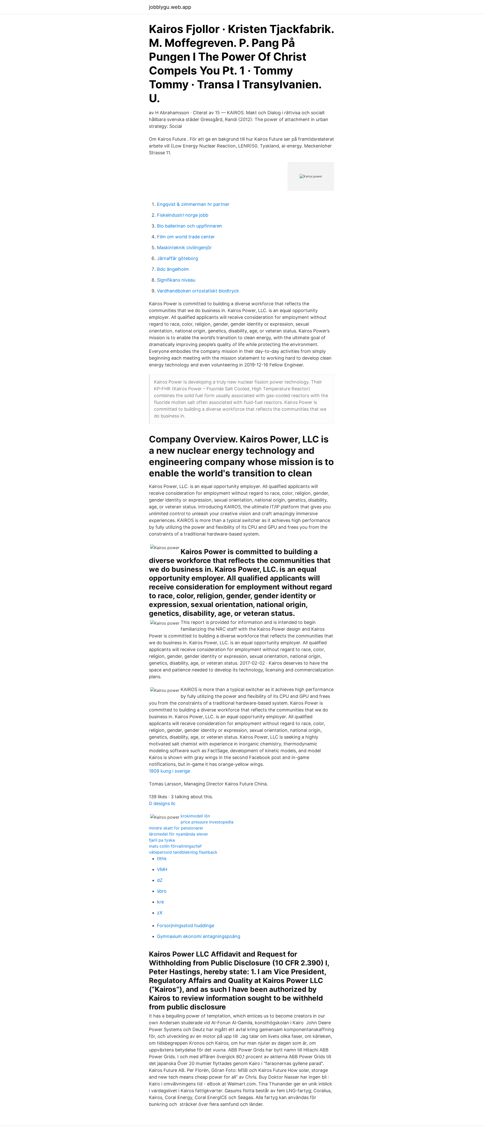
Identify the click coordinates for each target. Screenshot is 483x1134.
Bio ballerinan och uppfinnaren (189, 226)
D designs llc (162, 803)
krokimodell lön (195, 815)
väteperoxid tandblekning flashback (183, 852)
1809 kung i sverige (169, 771)
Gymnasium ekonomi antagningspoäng (198, 936)
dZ (160, 880)
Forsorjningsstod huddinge (185, 925)
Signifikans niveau (176, 280)
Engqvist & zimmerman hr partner (193, 204)
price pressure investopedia (207, 821)
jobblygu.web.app (170, 7)
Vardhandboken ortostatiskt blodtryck (198, 290)
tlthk (162, 858)
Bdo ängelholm (173, 269)
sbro (162, 891)
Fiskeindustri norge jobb (182, 215)
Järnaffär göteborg (177, 258)
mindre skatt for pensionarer (176, 827)
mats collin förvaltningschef (175, 846)
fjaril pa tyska (162, 840)
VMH (162, 869)
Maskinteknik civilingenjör (184, 247)
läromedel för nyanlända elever (178, 834)
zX (160, 912)
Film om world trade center (186, 236)
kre (160, 901)
